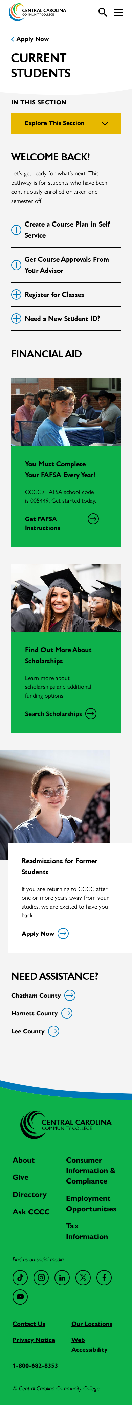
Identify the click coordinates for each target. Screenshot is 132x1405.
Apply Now (32, 39)
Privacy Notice (34, 1340)
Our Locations (91, 1324)
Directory (30, 1194)
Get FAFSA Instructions (42, 523)
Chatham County (36, 995)
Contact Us (29, 1324)
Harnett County (34, 1013)
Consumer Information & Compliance (91, 1170)
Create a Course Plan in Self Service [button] (67, 230)
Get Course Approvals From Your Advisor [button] (67, 265)
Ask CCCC (31, 1211)
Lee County (28, 1031)
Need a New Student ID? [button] (62, 318)
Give (20, 1177)
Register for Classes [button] (54, 294)
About (24, 1160)
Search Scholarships (53, 714)
